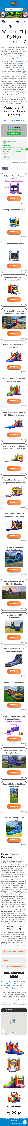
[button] (1, 149)
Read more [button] (6, 153)
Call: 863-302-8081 (14, 1107)
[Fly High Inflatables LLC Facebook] (9, 1113)
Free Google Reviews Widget (19, 162)
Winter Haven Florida (14, 987)
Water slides (12, 63)
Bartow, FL (16, 863)
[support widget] (24, 1122)
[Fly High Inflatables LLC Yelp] (19, 1113)
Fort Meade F (12, 865)
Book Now (14, 198)
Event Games (16, 65)
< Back (5, 168)
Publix (12, 938)
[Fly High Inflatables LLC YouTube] (14, 1113)
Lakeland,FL (20, 865)
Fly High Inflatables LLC (8, 47)
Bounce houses (18, 62)
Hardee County (5, 934)
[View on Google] (4, 142)
